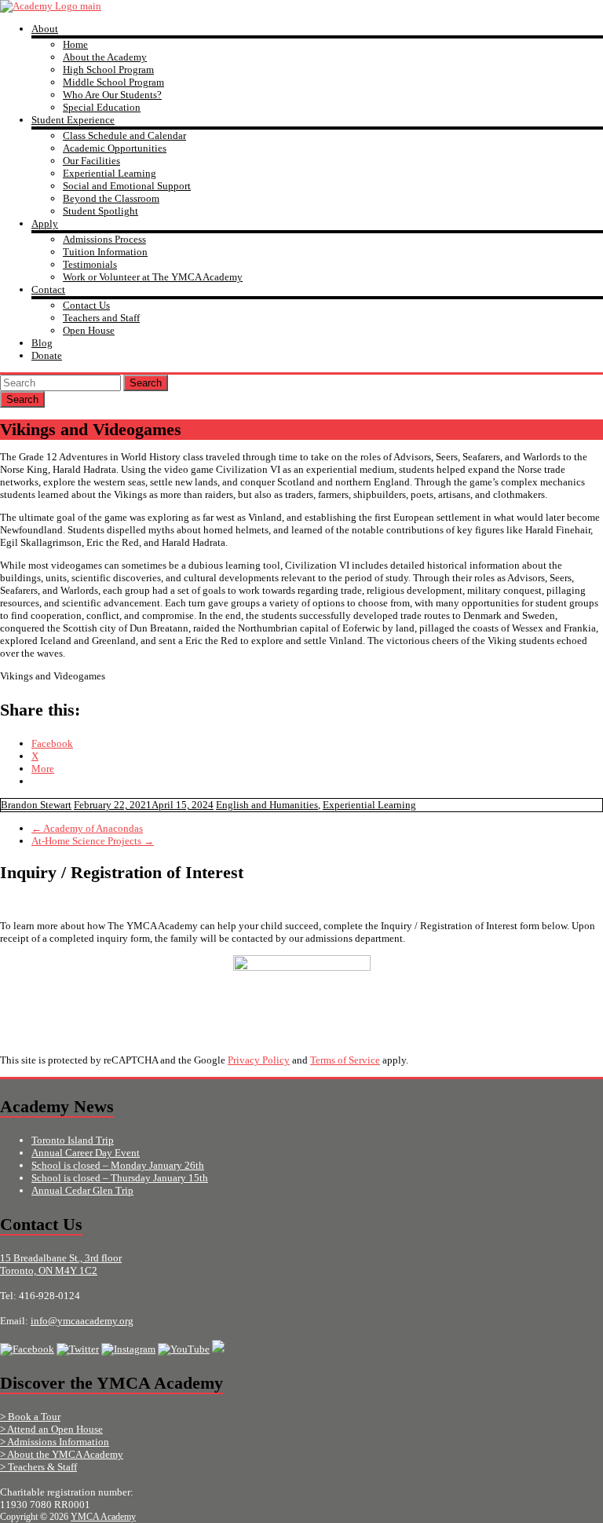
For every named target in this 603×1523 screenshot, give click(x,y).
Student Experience (73, 120)
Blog (42, 343)
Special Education (102, 107)
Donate (46, 355)
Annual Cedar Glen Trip (82, 1190)
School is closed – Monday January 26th (117, 1165)
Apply (44, 223)
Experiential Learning (109, 173)
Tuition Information (105, 252)
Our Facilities (91, 161)
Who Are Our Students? (112, 95)
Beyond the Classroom (111, 198)
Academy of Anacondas (87, 828)
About (44, 29)
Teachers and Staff (101, 318)
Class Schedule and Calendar (124, 135)
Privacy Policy (259, 1060)
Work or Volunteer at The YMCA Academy (153, 277)
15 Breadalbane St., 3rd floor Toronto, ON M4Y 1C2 (61, 1264)
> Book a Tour (30, 1416)
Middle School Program (113, 82)
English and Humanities (267, 805)
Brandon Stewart (36, 805)
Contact (48, 289)
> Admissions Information (54, 1442)
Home (75, 44)
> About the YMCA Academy (61, 1454)
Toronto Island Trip (72, 1140)
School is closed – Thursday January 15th (119, 1178)
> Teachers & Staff (38, 1467)
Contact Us (86, 305)
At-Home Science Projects (92, 841)
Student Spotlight (100, 211)
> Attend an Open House (51, 1429)
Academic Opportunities (114, 148)
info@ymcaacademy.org (82, 1321)
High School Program (108, 69)
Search (146, 383)
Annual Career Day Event (85, 1153)
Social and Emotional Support (127, 186)
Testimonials (90, 264)
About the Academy (105, 57)
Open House (89, 330)
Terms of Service (345, 1060)
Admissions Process (104, 239)
